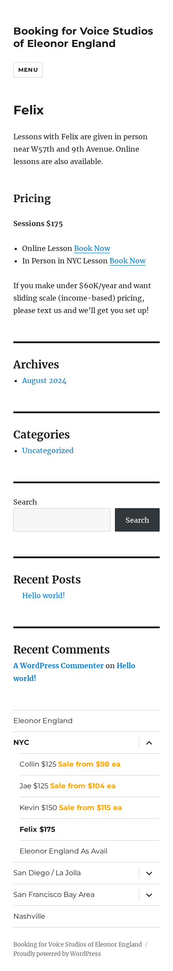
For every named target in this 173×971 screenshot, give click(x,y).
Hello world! (43, 595)
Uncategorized (48, 450)
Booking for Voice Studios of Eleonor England (83, 37)
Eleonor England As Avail (63, 851)
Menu (28, 69)
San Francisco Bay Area (53, 894)
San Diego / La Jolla (47, 873)
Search (25, 501)
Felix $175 (37, 829)
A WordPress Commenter (58, 665)
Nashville (29, 916)
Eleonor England (43, 721)
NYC (21, 742)
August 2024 (44, 380)
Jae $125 (68, 786)
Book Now (92, 248)
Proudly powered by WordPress (57, 954)
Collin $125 (70, 764)
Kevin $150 (71, 807)
